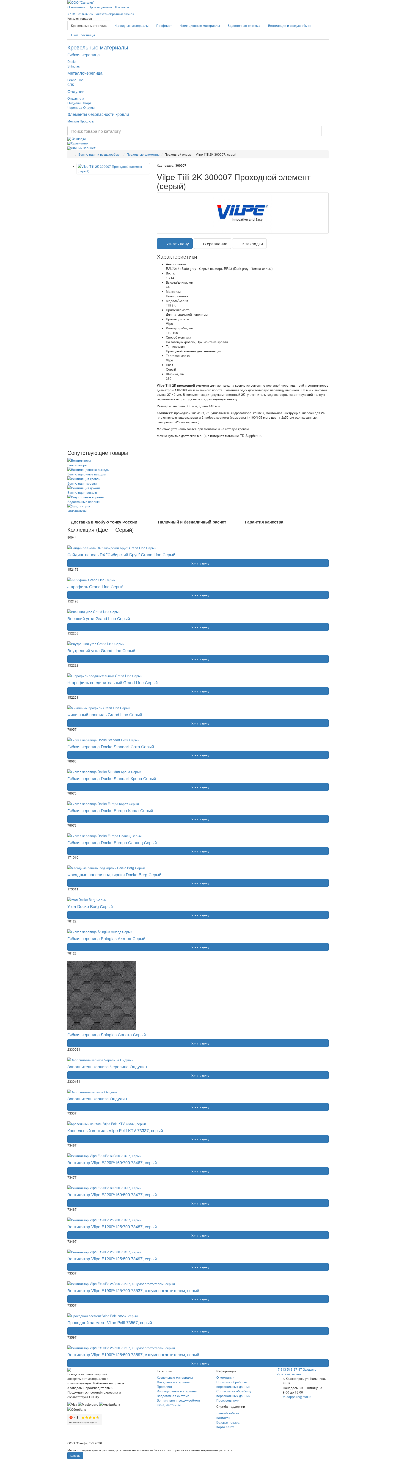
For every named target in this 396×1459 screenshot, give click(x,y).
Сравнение (79, 143)
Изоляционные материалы (199, 25)
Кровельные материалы (89, 25)
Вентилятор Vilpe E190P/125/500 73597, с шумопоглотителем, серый (133, 1354)
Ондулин (76, 91)
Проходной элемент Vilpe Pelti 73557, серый (109, 1322)
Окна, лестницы (83, 35)
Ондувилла (75, 98)
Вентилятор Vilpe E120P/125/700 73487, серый (112, 1226)
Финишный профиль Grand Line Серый (104, 714)
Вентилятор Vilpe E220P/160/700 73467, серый (112, 1162)
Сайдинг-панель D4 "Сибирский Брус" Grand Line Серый (121, 554)
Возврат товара (227, 1422)
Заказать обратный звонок (114, 13)
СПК (70, 84)
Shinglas (73, 66)
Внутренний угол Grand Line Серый (101, 650)
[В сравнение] (70, 542)
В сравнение (214, 244)
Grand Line (75, 80)
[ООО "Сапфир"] (69, 1369)
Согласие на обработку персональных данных (233, 1393)
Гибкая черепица (83, 54)
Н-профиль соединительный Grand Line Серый (112, 682)
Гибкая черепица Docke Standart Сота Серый (110, 746)
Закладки (78, 138)
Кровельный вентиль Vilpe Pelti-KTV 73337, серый (115, 1130)
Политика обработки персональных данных (233, 1384)
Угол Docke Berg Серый (90, 906)
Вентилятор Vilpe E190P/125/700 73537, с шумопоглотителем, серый (133, 1290)
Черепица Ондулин (81, 107)
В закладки (251, 244)
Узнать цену (176, 244)
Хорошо (75, 1455)
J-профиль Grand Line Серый (95, 586)
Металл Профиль (80, 121)
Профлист (164, 25)
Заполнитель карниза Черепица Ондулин (107, 1066)
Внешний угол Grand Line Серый (98, 618)
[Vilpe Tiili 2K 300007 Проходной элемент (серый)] (113, 168)
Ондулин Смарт (79, 102)
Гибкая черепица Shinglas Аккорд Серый (106, 938)
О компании (76, 7)
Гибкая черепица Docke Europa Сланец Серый (112, 842)
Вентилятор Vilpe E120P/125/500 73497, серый (112, 1258)
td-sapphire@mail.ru (297, 1396)
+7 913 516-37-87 (80, 13)
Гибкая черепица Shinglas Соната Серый (106, 1034)
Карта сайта (225, 1426)
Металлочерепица (84, 73)
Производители (100, 7)
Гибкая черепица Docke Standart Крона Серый (111, 778)
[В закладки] (77, 542)
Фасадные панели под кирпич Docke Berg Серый (114, 874)
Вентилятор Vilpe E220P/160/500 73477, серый (112, 1194)
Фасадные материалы (131, 25)
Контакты (122, 7)
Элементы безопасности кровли (98, 114)
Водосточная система (244, 25)
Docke (72, 61)
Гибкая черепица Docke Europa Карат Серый (110, 810)
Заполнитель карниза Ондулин (97, 1098)
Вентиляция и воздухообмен (289, 25)
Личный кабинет (83, 147)
